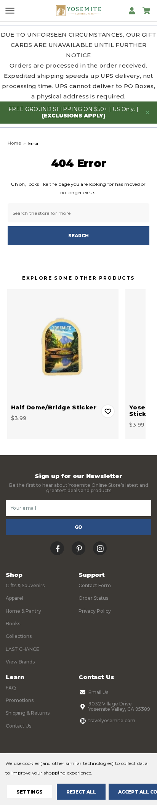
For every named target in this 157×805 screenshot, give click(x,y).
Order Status (93, 598)
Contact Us (18, 726)
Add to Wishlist (108, 411)
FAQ (11, 688)
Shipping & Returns (28, 713)
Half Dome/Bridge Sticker (53, 407)
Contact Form (94, 585)
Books (13, 623)
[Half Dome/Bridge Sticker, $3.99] (63, 345)
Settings (29, 792)
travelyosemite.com (111, 720)
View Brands (20, 662)
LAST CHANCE (22, 649)
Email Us (98, 692)
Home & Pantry (23, 611)
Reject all (81, 792)
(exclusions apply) (74, 115)
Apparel (14, 598)
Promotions (20, 700)
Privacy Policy (94, 611)
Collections (19, 636)
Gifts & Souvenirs (25, 585)
